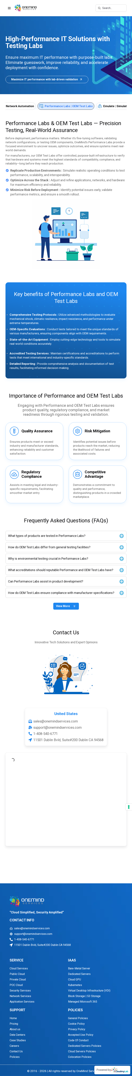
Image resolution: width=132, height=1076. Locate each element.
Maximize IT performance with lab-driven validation (44, 79)
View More (63, 606)
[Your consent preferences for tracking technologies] (128, 807)
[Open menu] (9, 8)
